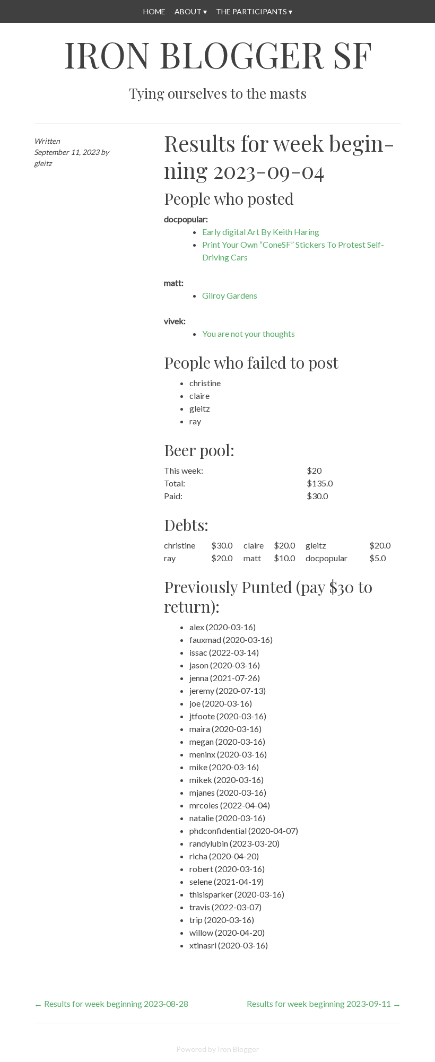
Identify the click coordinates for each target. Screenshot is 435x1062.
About (188, 11)
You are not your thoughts (248, 333)
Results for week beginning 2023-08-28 (111, 1003)
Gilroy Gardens (229, 295)
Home (154, 11)
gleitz (42, 163)
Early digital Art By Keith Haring (260, 232)
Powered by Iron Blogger (217, 1049)
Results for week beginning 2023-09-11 (324, 1003)
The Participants (251, 11)
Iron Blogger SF (218, 54)
